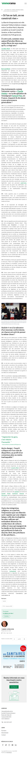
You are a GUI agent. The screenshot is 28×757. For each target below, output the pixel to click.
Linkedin (10, 633)
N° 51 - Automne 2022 (7, 606)
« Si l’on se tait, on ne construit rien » (14, 9)
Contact (3, 735)
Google (3, 493)
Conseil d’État (15, 467)
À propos (3, 730)
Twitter (4, 633)
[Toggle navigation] (25, 3)
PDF (20, 639)
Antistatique (9, 752)
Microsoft (4, 495)
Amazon (22, 493)
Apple (8, 493)
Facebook (15, 493)
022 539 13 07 (8, 722)
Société (4, 601)
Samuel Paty (17, 96)
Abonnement (4, 732)
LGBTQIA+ (24, 183)
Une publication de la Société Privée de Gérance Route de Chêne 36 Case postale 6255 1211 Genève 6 (8, 714)
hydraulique (12, 571)
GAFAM (17, 491)
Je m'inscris (14, 687)
